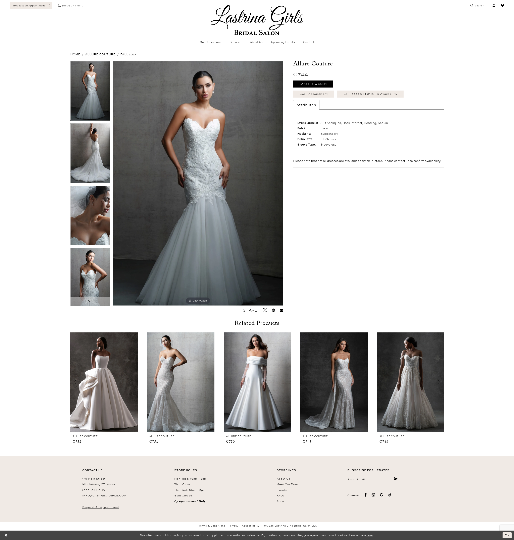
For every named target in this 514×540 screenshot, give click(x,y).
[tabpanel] (90, 92)
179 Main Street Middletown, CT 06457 (98, 481)
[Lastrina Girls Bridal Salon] (257, 20)
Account (283, 501)
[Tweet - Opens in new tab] (265, 310)
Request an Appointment (100, 507)
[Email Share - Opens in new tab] (281, 310)
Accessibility (250, 525)
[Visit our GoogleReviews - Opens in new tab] (381, 495)
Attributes (306, 104)
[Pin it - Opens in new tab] (273, 310)
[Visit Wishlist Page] (502, 5)
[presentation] (104, 382)
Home (75, 54)
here (369, 535)
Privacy (233, 525)
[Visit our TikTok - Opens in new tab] (390, 495)
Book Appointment (314, 94)
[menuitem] (31, 5)
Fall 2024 (128, 54)
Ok (507, 535)
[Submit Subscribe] (396, 479)
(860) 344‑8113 (93, 490)
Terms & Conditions (212, 525)
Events (282, 490)
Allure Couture (100, 54)
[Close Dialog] (6, 535)
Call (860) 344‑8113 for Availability (371, 94)
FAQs (281, 495)
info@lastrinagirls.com (104, 495)
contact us (401, 161)
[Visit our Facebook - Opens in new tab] (365, 495)
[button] (494, 5)
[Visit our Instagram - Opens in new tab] (373, 495)
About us (283, 478)
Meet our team (288, 484)
